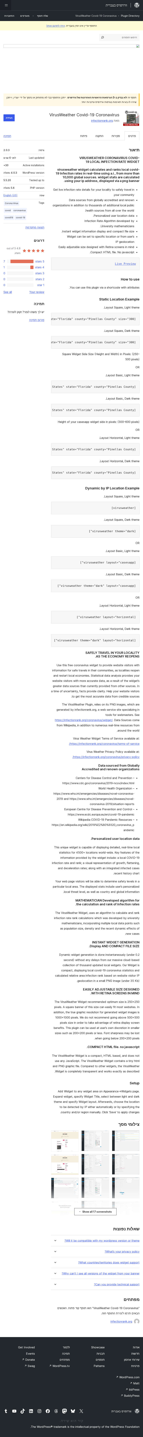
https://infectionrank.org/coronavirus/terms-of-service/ (104, 743)
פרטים (132, 136)
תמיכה (7, 136)
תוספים (100, 1359)
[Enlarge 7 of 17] (104, 1135)
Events (30, 1353)
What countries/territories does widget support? (109, 1262)
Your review (36, 292)
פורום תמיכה (36, 320)
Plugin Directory (130, 15)
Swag (29, 1366)
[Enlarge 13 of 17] (74, 1135)
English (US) (10, 195)
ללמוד (66, 1347)
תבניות (101, 1353)
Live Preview (125, 263)
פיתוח (83, 136)
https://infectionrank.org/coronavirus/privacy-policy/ (106, 757)
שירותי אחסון (132, 1359)
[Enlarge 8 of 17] (104, 1158)
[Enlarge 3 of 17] (135, 1182)
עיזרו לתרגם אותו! (55, 25)
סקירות (116, 136)
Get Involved (26, 1347)
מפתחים (65, 1359)
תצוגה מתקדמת (34, 227)
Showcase (98, 1347)
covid (8, 210)
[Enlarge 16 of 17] (74, 1206)
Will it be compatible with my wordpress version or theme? (102, 1240)
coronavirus (19, 210)
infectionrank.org (102, 120)
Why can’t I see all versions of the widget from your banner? (101, 1273)
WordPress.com (128, 1377)
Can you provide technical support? (117, 1284)
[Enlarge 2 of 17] (135, 1158)
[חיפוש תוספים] (102, 37)
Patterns (99, 1366)
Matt (135, 1383)
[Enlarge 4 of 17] (135, 1206)
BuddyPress (130, 1395)
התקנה (99, 136)
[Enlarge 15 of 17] (74, 1182)
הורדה (9, 117)
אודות (136, 1347)
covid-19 (20, 217)
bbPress (132, 1389)
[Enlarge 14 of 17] (74, 1159)
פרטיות (135, 1366)
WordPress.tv (59, 1366)
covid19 (9, 217)
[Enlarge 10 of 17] (104, 1205)
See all (7, 292)
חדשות (135, 1353)
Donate (28, 1359)
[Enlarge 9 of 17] (104, 1182)
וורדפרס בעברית (121, 1411)
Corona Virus (11, 203)
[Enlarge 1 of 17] (135, 1135)
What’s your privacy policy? (122, 1251)
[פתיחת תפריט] (5, 5)
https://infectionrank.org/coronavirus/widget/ (83, 720)
